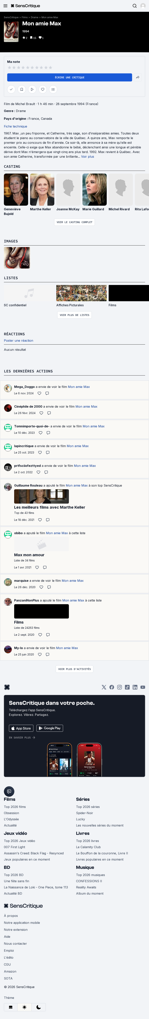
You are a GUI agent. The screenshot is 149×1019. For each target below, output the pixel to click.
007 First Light (14, 847)
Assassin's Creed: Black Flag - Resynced (34, 853)
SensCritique (11, 17)
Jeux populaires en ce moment (27, 859)
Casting (12, 166)
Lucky (80, 819)
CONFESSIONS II (89, 881)
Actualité (10, 825)
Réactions (14, 333)
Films (25, 17)
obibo (18, 533)
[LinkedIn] (135, 688)
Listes (11, 277)
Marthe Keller (40, 209)
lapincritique (24, 446)
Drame (34, 17)
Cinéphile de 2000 (28, 406)
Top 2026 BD (13, 875)
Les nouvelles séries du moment (99, 825)
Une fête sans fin (16, 881)
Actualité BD (13, 893)
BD (7, 867)
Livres (82, 833)
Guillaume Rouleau (28, 485)
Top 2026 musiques (90, 875)
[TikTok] (127, 688)
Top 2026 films (15, 807)
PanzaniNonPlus (26, 600)
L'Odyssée (11, 819)
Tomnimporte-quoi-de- (31, 426)
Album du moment (89, 893)
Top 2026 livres (87, 841)
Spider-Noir (84, 813)
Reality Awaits (86, 887)
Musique (85, 867)
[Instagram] (119, 688)
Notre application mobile (22, 923)
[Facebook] (111, 688)
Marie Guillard (93, 209)
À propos (11, 916)
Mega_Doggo (24, 387)
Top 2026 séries (88, 807)
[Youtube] (142, 688)
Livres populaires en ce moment (99, 859)
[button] (143, 6)
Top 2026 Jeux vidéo (19, 841)
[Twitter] (104, 688)
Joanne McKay (68, 209)
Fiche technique (15, 126)
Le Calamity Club (88, 847)
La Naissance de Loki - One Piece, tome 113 (36, 887)
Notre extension (16, 930)
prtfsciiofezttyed (27, 466)
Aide (7, 937)
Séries (83, 799)
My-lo (18, 648)
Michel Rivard (119, 209)
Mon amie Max (50, 17)
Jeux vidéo (15, 833)
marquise (21, 581)
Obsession (11, 813)
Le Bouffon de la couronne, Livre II (102, 853)
